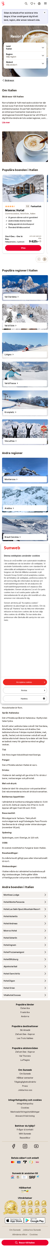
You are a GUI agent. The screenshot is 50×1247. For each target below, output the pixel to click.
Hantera (24, 698)
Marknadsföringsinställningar (25, 1112)
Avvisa (24, 690)
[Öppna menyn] (45, 3)
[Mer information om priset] (40, 241)
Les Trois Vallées (25, 1038)
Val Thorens (25, 1056)
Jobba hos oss (25, 1090)
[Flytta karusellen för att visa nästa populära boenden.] (45, 259)
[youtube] (36, 1148)
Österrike (25, 1008)
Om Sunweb (25, 1073)
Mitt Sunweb (25, 1133)
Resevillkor (25, 1137)
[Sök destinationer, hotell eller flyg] (26, 3)
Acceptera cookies (24, 682)
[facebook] (13, 1148)
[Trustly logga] (25, 1163)
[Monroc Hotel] (23, 214)
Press (25, 1086)
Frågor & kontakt (25, 1129)
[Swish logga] (31, 1163)
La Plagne (25, 1060)
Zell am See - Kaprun (25, 1034)
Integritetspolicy (25, 1103)
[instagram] (25, 1148)
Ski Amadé (25, 1030)
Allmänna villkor (19, 1234)
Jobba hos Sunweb (32, 1230)
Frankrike (25, 1012)
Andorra (25, 1016)
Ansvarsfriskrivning (25, 1116)
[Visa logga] (19, 1163)
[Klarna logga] (37, 1163)
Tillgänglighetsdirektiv (25, 1082)
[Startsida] (2, 3)
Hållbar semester (25, 1077)
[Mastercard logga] (13, 1163)
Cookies (25, 1107)
